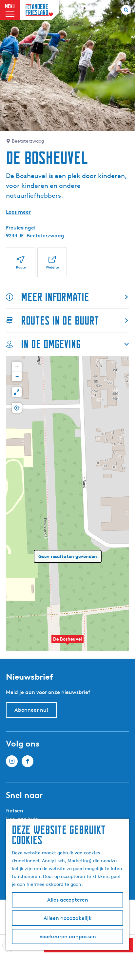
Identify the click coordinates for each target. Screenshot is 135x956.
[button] (67, 642)
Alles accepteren (67, 900)
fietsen (14, 810)
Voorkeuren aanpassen (67, 936)
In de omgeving (51, 344)
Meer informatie (55, 296)
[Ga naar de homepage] (39, 10)
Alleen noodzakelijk (68, 918)
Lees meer (18, 212)
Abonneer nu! (31, 710)
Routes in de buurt (60, 320)
